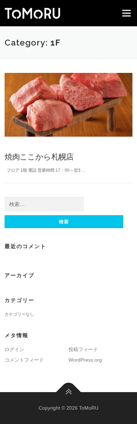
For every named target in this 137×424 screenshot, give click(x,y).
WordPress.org (85, 360)
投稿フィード (83, 349)
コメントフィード (24, 360)
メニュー (126, 13)
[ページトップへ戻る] (68, 391)
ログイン (14, 349)
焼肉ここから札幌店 (39, 156)
